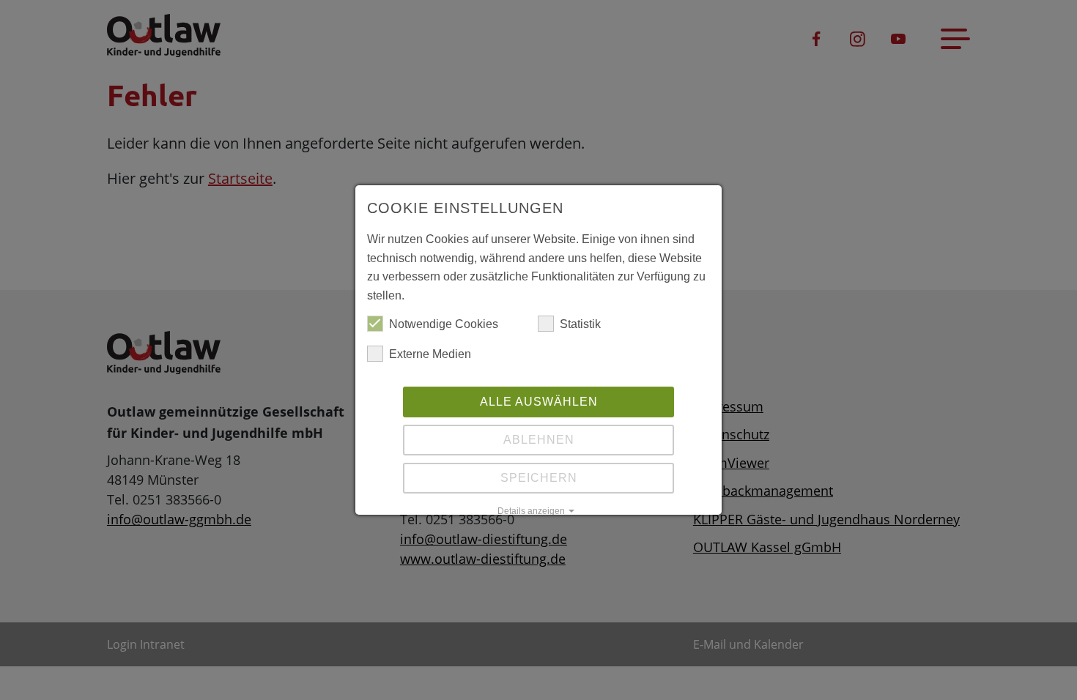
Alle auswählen (539, 401)
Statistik (580, 324)
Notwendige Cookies (443, 324)
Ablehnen (538, 439)
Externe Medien (430, 354)
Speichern (538, 478)
